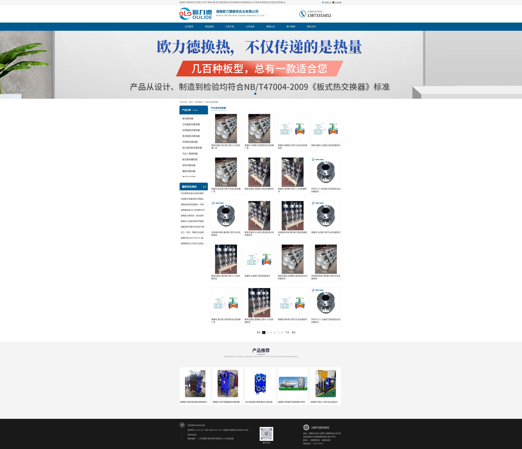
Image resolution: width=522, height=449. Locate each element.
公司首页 (189, 26)
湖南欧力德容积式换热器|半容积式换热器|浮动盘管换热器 (269, 402)
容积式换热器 (188, 165)
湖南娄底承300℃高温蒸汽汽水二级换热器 (194, 210)
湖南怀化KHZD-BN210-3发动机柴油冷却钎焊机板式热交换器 (194, 238)
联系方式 (311, 26)
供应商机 (209, 26)
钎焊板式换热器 (190, 142)
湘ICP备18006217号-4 (214, 430)
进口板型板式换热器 (192, 148)
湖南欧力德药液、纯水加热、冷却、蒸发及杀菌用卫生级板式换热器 (194, 216)
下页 (287, 332)
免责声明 (211, 439)
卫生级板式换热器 (191, 124)
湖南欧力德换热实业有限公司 (234, 430)
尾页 (294, 332)
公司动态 (250, 26)
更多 (204, 187)
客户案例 (291, 26)
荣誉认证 (270, 26)
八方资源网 (202, 439)
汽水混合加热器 (211, 102)
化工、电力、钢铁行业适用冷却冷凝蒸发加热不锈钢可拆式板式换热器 (194, 232)
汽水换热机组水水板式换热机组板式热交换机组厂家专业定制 (194, 193)
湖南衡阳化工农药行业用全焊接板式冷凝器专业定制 (194, 244)
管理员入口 (220, 439)
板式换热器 (187, 118)
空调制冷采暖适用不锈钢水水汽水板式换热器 (194, 199)
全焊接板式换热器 (191, 130)
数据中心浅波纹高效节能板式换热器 (194, 221)
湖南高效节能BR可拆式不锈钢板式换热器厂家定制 (194, 227)
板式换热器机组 (190, 159)
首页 (191, 102)
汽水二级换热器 (190, 153)
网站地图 (230, 439)
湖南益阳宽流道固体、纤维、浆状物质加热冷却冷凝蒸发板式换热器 (194, 204)
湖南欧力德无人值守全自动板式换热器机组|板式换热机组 (302, 402)
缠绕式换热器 (188, 171)
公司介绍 (229, 26)
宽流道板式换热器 (191, 136)
